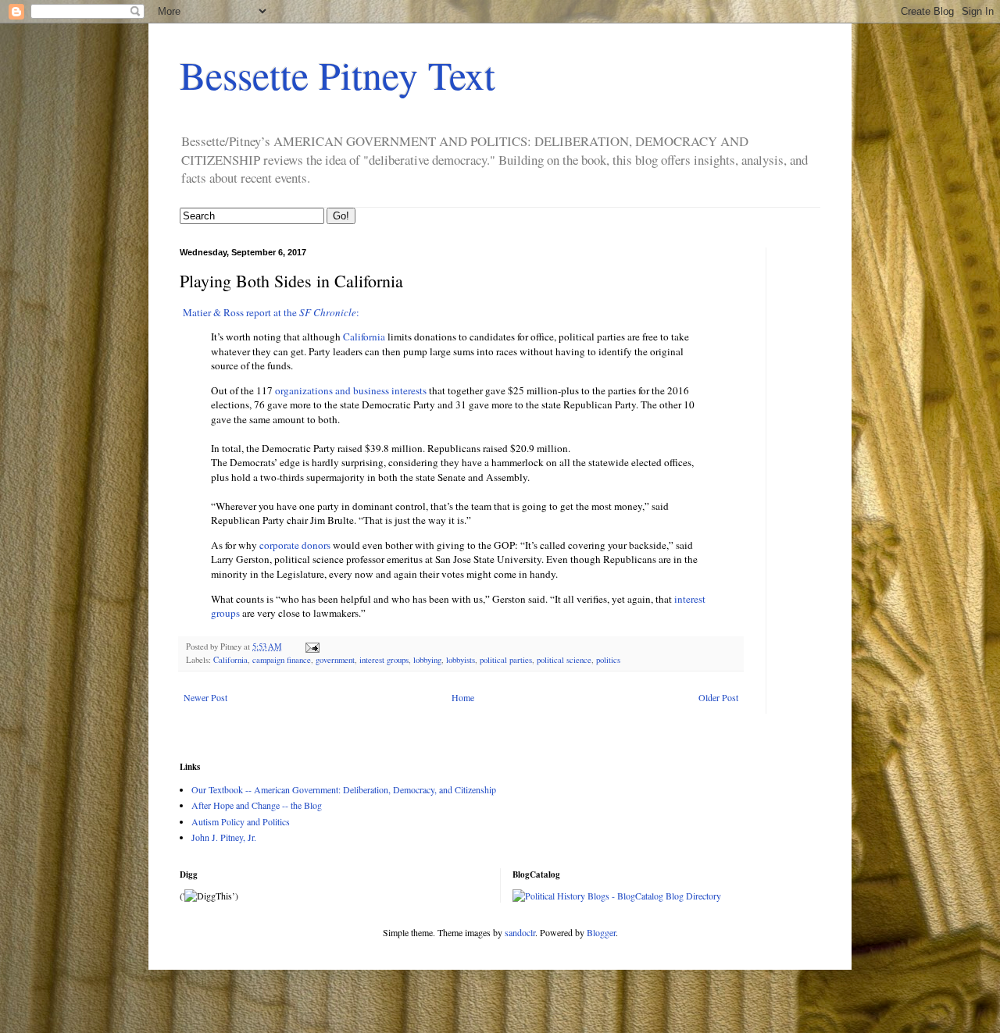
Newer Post (205, 697)
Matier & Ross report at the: (269, 312)
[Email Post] (312, 646)
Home (463, 697)
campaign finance (281, 659)
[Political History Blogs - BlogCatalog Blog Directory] (616, 895)
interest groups (384, 659)
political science (564, 659)
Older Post (718, 697)
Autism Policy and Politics (240, 821)
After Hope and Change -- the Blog (256, 805)
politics (608, 659)
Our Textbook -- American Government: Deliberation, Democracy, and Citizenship (343, 789)
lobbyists (460, 659)
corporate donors (294, 545)
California (364, 336)
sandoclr (520, 932)
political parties (506, 659)
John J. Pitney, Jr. (223, 837)
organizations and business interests (351, 390)
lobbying (427, 659)
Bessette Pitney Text (337, 74)
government (335, 659)
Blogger (601, 932)
